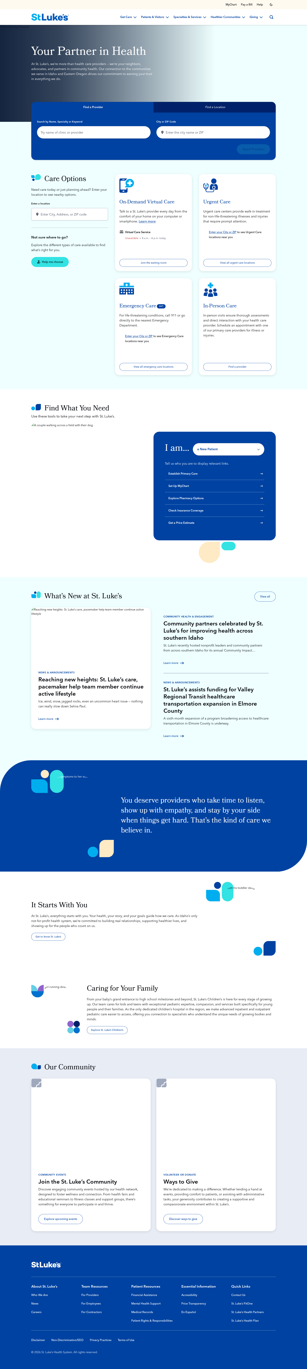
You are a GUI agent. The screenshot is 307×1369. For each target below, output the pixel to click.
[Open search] (271, 17)
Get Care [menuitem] (126, 17)
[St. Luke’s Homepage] (46, 1264)
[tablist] (153, 107)
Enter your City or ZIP (222, 232)
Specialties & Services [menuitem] (187, 17)
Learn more (147, 221)
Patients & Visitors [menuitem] (152, 17)
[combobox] (94, 132)
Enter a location (40, 204)
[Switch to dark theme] (271, 4)
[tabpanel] (153, 136)
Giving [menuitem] (254, 17)
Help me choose (52, 261)
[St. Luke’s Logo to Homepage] (50, 17)
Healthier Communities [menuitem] (225, 17)
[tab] (92, 107)
